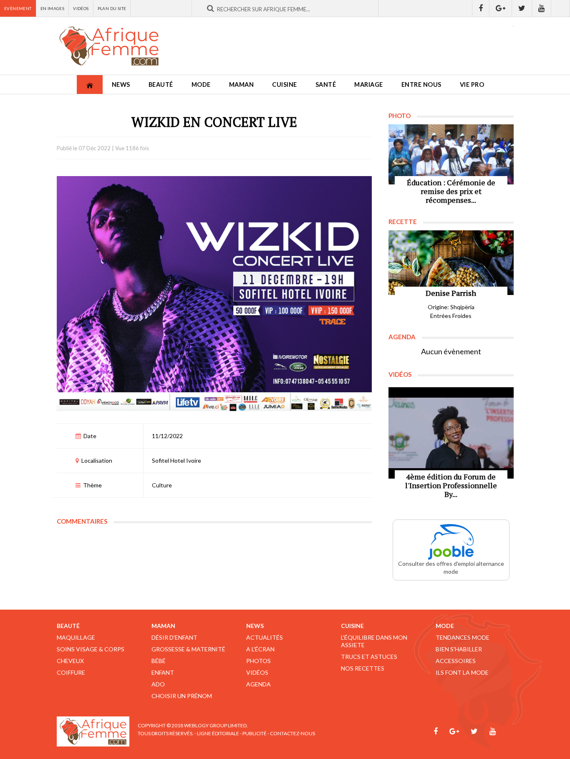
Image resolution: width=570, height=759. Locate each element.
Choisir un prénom (181, 695)
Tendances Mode (462, 637)
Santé (325, 84)
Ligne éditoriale (218, 733)
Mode (201, 84)
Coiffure (71, 672)
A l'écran (260, 649)
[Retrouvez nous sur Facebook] (480, 8)
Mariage (368, 84)
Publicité (254, 733)
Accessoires (456, 660)
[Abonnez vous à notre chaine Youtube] (541, 8)
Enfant (162, 672)
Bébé (158, 660)
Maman (241, 84)
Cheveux (70, 660)
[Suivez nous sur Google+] (500, 8)
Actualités (264, 637)
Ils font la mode (462, 672)
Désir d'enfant (174, 637)
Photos (258, 660)
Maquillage (76, 637)
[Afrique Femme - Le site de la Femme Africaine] (109, 45)
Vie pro (472, 84)
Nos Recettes (362, 668)
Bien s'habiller (459, 649)
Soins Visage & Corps (90, 649)
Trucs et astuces (369, 656)
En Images (52, 8)
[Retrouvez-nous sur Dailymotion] (560, 8)
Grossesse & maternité (188, 649)
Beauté (161, 84)
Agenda (258, 684)
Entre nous (421, 84)
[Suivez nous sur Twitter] (522, 8)
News (121, 84)
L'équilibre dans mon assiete (374, 641)
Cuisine (284, 84)
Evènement (18, 8)
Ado (158, 684)
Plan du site (112, 8)
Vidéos (80, 8)
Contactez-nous (292, 733)
